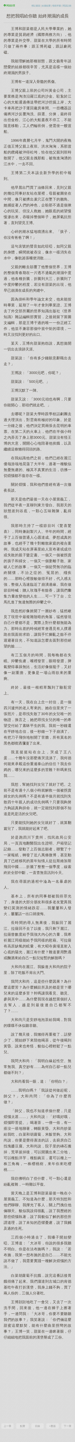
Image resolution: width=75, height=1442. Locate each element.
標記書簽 (35, 5)
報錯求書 (56, 5)
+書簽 (52, 1426)
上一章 (7, 1426)
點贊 (22, 1426)
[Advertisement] (37, 1381)
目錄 (37, 1426)
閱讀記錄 (67, 5)
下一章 (67, 1426)
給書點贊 (46, 5)
